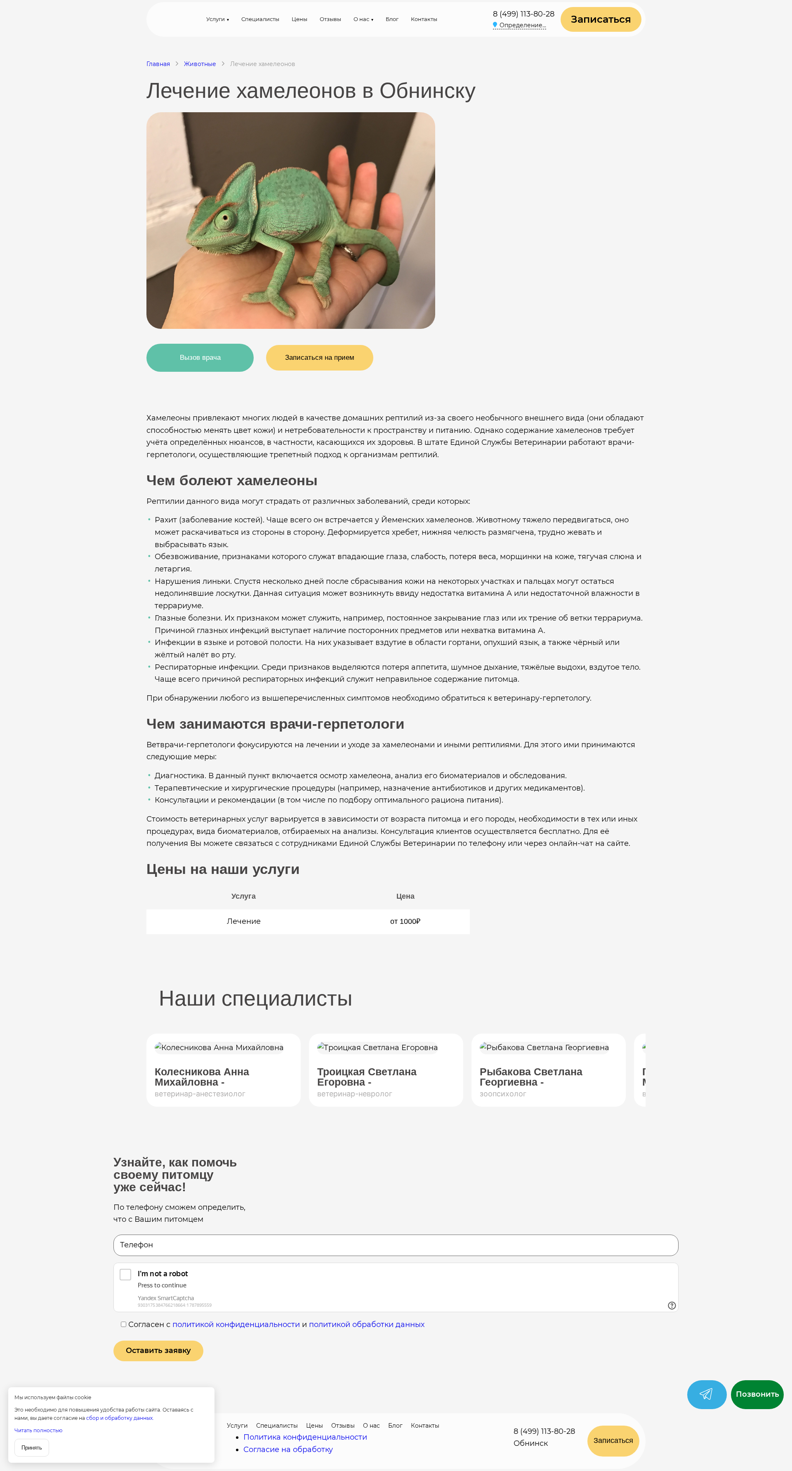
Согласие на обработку (288, 1449)
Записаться (601, 19)
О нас (361, 19)
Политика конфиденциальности (305, 1437)
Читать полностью (38, 1430)
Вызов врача (200, 357)
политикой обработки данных (366, 1324)
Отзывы (330, 19)
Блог (392, 19)
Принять (31, 1448)
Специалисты (260, 19)
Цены (299, 19)
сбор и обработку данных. (120, 1418)
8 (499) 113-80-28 (523, 14)
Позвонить (757, 1394)
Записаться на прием (319, 357)
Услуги (215, 19)
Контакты (424, 19)
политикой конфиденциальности (236, 1324)
